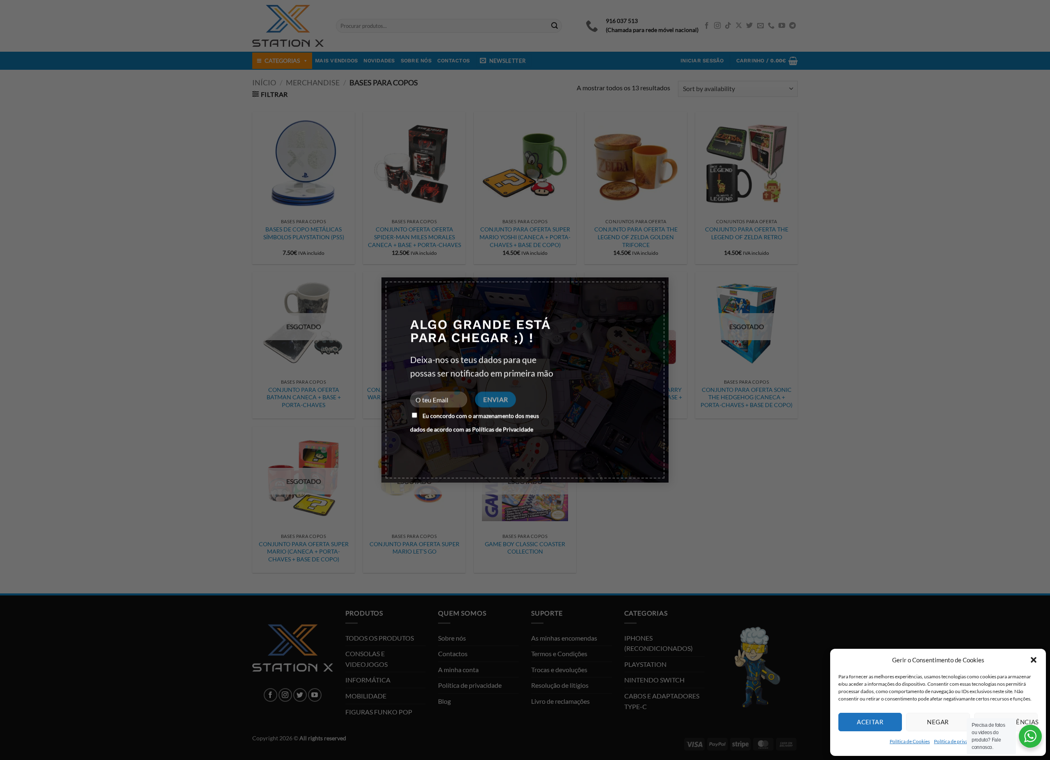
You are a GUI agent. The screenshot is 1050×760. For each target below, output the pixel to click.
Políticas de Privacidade (502, 429)
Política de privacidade (958, 741)
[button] (1033, 660)
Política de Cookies (910, 741)
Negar (938, 722)
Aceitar (870, 722)
